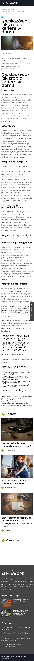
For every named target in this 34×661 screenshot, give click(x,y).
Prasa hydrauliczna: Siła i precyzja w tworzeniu (14, 482)
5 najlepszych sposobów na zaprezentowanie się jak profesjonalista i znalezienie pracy (16, 522)
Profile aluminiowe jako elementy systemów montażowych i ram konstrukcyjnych (20, 612)
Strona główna (5, 9)
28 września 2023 (10, 487)
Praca (12, 9)
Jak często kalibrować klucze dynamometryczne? (16, 445)
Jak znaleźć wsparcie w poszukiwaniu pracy (20, 600)
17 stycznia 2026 (10, 450)
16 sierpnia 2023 (10, 530)
